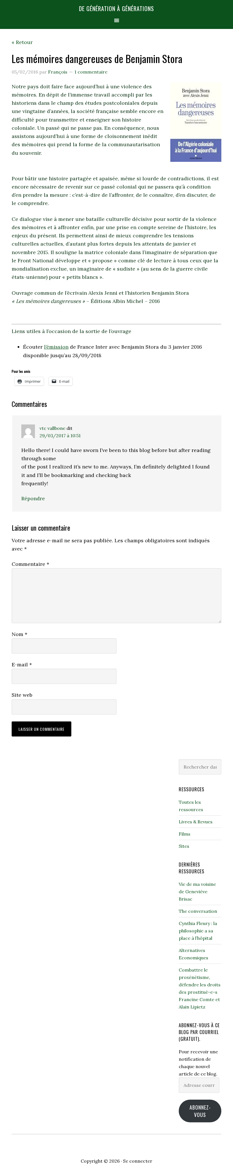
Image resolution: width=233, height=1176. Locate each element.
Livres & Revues (196, 822)
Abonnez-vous (200, 1111)
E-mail (22, 664)
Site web (22, 695)
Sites (184, 846)
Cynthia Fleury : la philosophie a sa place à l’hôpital (198, 930)
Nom (19, 634)
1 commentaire (90, 72)
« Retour (22, 42)
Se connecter (137, 1161)
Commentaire (30, 564)
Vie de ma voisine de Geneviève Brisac (197, 891)
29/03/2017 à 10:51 (60, 435)
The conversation (198, 911)
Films (184, 834)
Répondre (33, 498)
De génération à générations (116, 8)
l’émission (56, 347)
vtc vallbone (52, 428)
